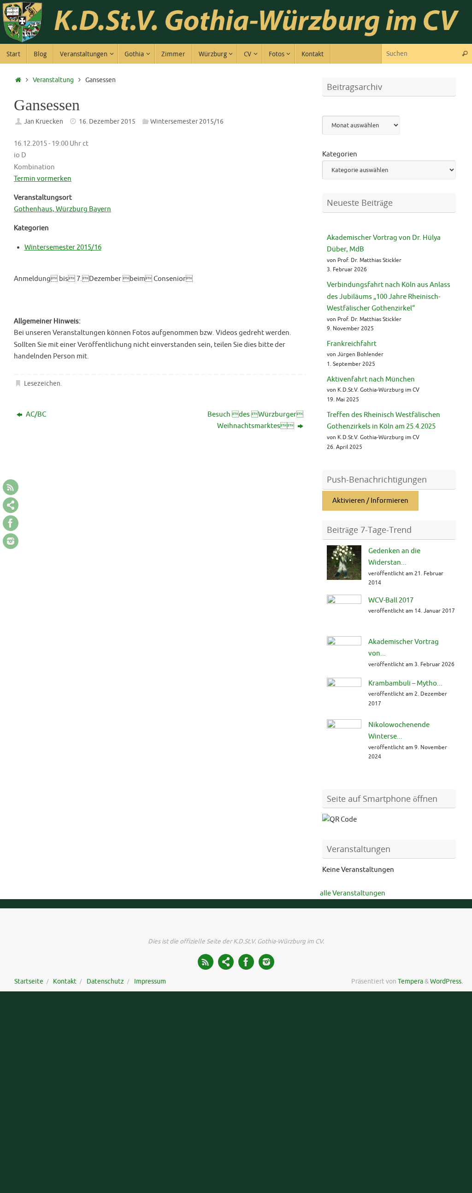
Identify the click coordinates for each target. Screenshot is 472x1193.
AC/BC (35, 414)
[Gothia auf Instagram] (10, 541)
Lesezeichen (42, 384)
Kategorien (339, 154)
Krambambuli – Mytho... (405, 683)
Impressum (150, 981)
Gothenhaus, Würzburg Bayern (62, 209)
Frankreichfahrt (352, 344)
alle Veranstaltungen (352, 893)
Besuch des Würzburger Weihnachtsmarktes (255, 420)
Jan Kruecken (43, 121)
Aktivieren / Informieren (370, 500)
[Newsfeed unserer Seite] (10, 487)
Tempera (410, 981)
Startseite (28, 981)
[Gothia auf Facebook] (10, 523)
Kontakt (65, 981)
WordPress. (446, 981)
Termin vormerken (42, 178)
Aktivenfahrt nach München (371, 379)
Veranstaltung (53, 80)
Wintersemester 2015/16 (187, 121)
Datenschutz (105, 981)
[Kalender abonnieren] (10, 505)
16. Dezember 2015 (107, 121)
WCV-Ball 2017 (390, 600)
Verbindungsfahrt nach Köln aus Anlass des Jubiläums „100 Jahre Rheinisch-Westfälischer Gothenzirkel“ (388, 296)
